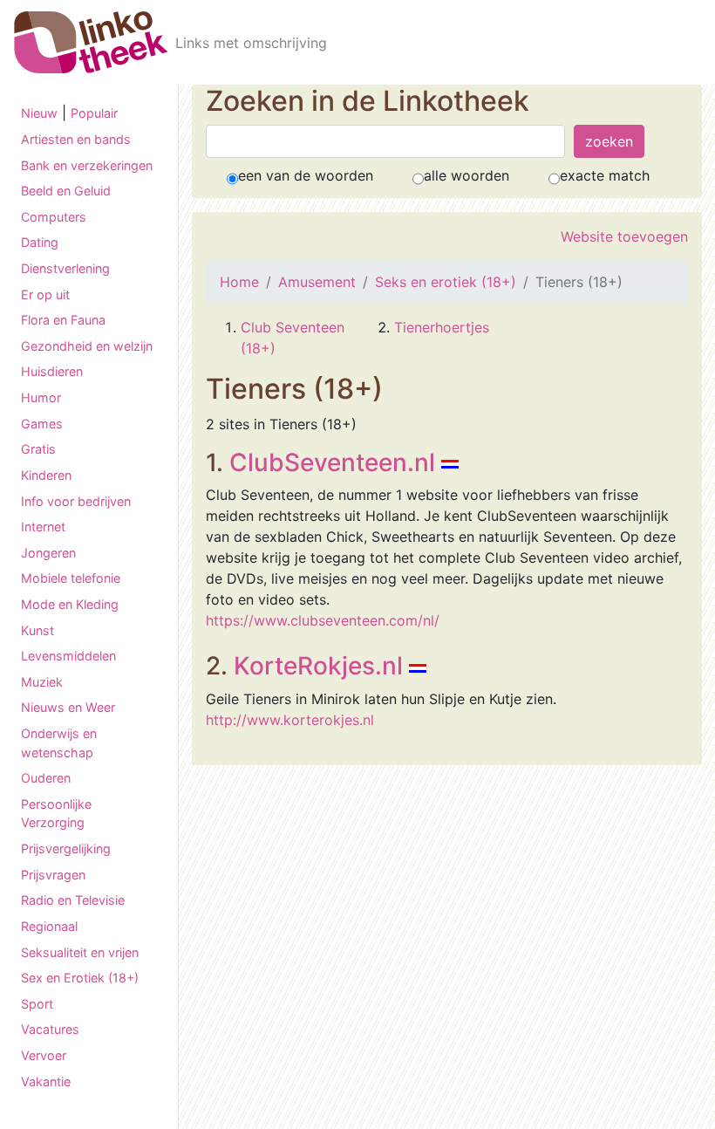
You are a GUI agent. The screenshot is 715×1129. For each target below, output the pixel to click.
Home (239, 282)
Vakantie (46, 1081)
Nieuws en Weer (68, 707)
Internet (43, 526)
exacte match (605, 175)
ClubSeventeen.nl (332, 462)
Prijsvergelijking (66, 848)
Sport (37, 1003)
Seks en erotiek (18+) (445, 282)
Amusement (317, 282)
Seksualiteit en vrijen (80, 952)
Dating (39, 242)
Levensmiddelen (68, 655)
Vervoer (43, 1055)
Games (42, 423)
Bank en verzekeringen (87, 165)
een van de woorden (305, 175)
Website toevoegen (624, 236)
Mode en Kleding (70, 604)
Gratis (38, 448)
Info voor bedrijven (76, 501)
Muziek (42, 681)
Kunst (37, 630)
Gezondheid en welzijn (87, 346)
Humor (41, 397)
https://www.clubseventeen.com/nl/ (322, 620)
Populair (94, 113)
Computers (53, 216)
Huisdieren (52, 371)
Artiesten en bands (76, 139)
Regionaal (49, 926)
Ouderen (46, 777)
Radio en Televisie (73, 900)
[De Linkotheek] (91, 42)
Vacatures (50, 1029)
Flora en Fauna (63, 319)
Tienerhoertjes (441, 327)
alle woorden (466, 175)
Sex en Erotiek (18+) (80, 977)
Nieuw (39, 113)
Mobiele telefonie (70, 578)
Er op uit (45, 294)
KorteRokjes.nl (318, 666)
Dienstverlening (65, 268)
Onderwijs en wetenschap (59, 743)
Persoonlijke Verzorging (56, 814)
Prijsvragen (53, 874)
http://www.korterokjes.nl (290, 720)
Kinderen (46, 475)
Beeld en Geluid (66, 190)
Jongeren (48, 552)
